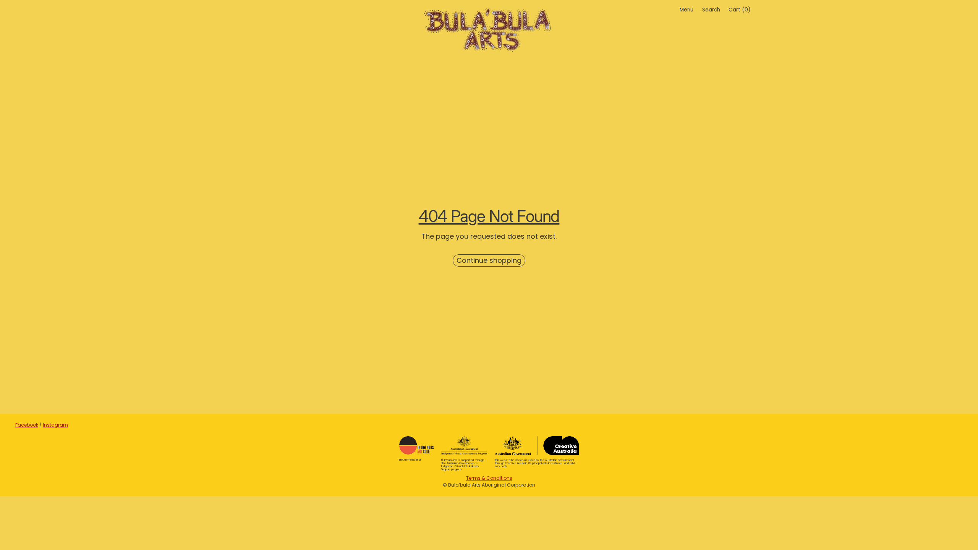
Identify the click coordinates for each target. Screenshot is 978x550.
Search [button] (711, 10)
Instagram (55, 425)
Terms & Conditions (489, 478)
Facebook (26, 425)
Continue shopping (489, 260)
